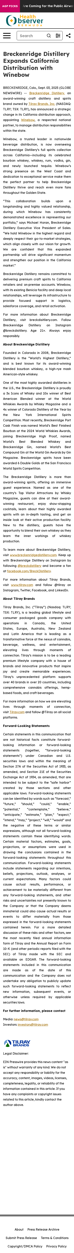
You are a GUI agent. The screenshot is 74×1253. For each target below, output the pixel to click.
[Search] (48, 35)
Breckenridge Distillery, (47, 93)
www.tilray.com (22, 585)
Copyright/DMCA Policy (25, 1246)
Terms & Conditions (54, 1238)
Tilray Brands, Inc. (41, 104)
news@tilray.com (26, 1019)
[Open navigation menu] (7, 35)
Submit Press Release (21, 1238)
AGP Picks (10, 6)
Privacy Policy (56, 1246)
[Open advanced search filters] (57, 35)
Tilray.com (16, 712)
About (19, 1229)
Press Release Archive (43, 1229)
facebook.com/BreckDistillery (29, 571)
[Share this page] (68, 35)
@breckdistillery (29, 566)
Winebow (28, 120)
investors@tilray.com (33, 1024)
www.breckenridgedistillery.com (33, 555)
